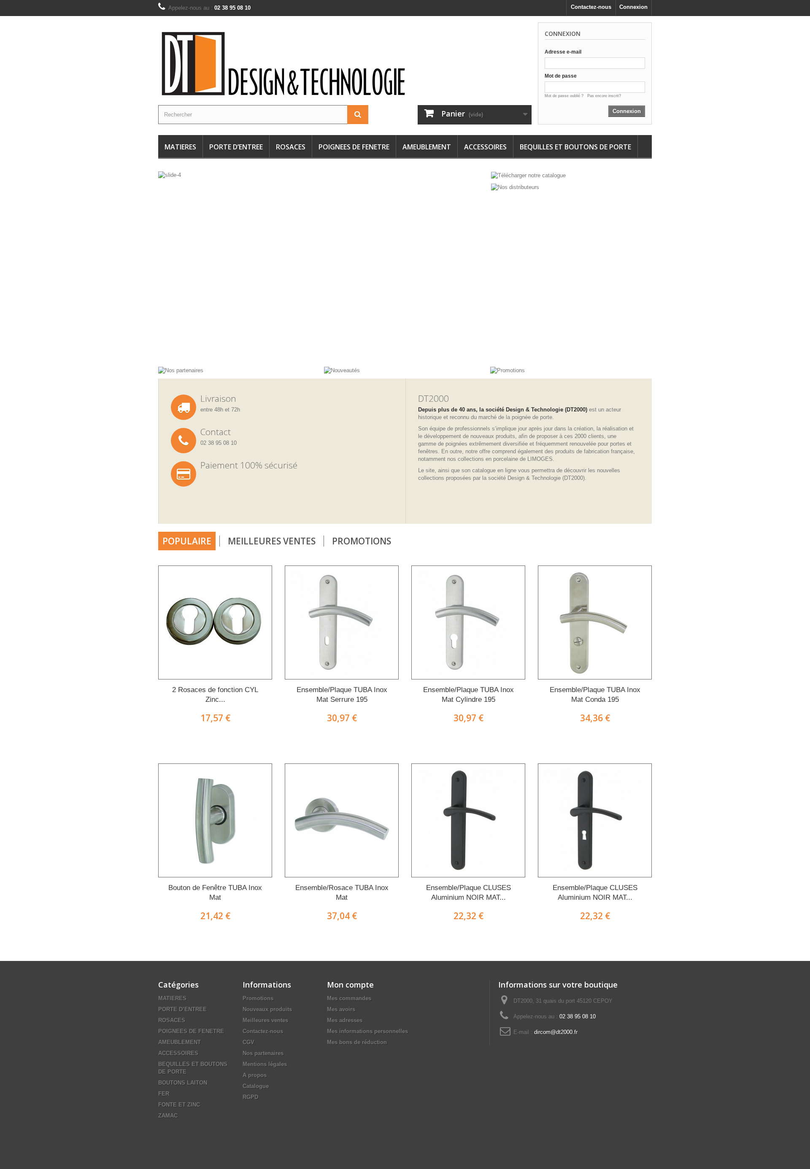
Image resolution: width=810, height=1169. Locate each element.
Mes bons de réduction (357, 1042)
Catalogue (256, 1086)
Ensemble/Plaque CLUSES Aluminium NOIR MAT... (468, 892)
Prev (451, 345)
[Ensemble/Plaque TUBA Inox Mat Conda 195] (595, 622)
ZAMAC (168, 1115)
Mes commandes (349, 998)
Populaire (186, 541)
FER (163, 1094)
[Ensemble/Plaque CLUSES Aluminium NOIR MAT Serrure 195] (595, 820)
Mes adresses (344, 1020)
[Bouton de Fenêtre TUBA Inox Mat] (215, 820)
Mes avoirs (341, 1009)
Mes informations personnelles (367, 1031)
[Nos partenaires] (180, 370)
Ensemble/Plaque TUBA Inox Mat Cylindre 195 (468, 695)
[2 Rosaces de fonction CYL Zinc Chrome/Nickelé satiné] (215, 622)
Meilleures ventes (265, 1020)
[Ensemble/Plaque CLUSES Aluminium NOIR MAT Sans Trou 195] (468, 820)
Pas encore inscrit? (604, 96)
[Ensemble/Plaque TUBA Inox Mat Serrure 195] (341, 622)
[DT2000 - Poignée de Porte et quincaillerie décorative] (303, 64)
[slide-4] (209, 265)
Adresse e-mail (563, 52)
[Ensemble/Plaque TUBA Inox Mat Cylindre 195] (468, 622)
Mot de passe (561, 76)
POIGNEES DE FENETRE (354, 147)
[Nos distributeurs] (515, 187)
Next (472, 345)
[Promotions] (507, 370)
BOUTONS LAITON (182, 1083)
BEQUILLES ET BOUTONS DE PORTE (575, 147)
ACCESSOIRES (485, 147)
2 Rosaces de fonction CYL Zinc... (215, 695)
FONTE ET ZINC (179, 1104)
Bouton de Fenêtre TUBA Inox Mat (215, 892)
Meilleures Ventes (272, 541)
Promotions (361, 541)
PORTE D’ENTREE (236, 147)
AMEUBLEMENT (426, 147)
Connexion (633, 7)
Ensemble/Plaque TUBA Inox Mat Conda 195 (595, 695)
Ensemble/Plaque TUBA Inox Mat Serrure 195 (342, 695)
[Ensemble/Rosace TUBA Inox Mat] (341, 820)
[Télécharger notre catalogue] (528, 175)
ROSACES (290, 147)
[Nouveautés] (342, 370)
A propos (255, 1075)
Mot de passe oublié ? (566, 96)
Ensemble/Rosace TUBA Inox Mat (342, 892)
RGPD (250, 1097)
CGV (248, 1042)
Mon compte (350, 985)
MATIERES (180, 147)
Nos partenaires (263, 1053)
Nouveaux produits (267, 1009)
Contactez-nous (591, 7)
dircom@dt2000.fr (556, 1032)
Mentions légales (265, 1064)
